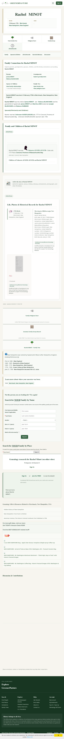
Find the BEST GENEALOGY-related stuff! (16, 530)
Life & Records (26, 54)
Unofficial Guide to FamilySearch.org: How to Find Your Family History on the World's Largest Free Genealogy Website (44, 248)
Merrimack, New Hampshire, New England (21, 383)
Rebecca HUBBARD (22, 106)
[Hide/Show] (9, 132)
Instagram (49, 732)
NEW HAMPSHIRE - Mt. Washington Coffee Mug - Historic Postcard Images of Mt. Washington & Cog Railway (31, 564)
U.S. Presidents (22, 709)
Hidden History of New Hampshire (14, 509)
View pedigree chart (39, 88)
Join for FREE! (36, 476)
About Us (36, 705)
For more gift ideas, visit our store (14, 523)
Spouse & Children (15, 54)
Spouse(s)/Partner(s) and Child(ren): (16, 110)
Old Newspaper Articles (22, 701)
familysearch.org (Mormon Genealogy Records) (44, 243)
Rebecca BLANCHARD (12, 79)
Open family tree (38, 86)
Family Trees (5, 707)
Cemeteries (5, 705)
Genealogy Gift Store (55, 707)
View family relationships (13, 86)
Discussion (47, 54)
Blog (61, 732)
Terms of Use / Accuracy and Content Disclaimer (13, 732)
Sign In (59, 3)
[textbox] (22, 452)
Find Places (5, 702)
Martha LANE (37, 104)
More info (30, 737)
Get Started (37, 700)
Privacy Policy (30, 732)
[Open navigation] (53, 3)
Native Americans (22, 707)
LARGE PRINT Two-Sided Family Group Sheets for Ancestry (32, 338)
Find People (5, 700)
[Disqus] (32, 598)
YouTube (56, 732)
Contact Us (37, 707)
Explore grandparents (40, 76)
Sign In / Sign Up (54, 705)
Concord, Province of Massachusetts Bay (29, 152)
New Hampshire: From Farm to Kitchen (15, 514)
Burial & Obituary (37, 54)
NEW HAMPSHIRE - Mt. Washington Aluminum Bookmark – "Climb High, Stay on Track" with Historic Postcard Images (30, 556)
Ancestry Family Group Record (32, 331)
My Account (52, 700)
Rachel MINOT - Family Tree (32, 347)
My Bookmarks (53, 702)
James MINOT (10, 76)
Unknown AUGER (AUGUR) (24, 115)
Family (6, 54)
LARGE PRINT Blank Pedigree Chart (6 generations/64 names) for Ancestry (32, 322)
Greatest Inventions (23, 704)
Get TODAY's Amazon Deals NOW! (14, 525)
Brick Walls (37, 702)
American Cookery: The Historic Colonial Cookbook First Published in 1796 (25, 518)
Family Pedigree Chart (32, 315)
